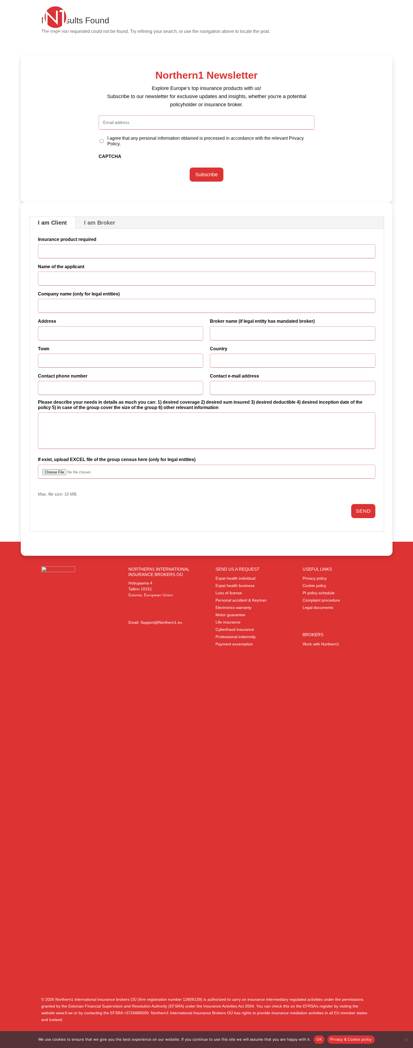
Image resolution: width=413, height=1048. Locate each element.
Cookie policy (314, 585)
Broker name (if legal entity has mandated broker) (262, 321)
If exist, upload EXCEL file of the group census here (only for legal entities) (117, 459)
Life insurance (227, 622)
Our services (220, 23)
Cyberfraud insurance (234, 629)
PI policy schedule (319, 593)
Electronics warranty (233, 607)
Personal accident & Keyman (241, 600)
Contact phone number (62, 376)
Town (43, 348)
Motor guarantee (230, 615)
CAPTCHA (110, 156)
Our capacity (259, 23)
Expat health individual (235, 578)
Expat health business (235, 585)
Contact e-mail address (234, 376)
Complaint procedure (321, 600)
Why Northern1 (331, 23)
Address (47, 321)
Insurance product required (67, 239)
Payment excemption (234, 644)
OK (319, 1039)
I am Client (52, 223)
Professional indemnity (235, 636)
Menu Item (366, 30)
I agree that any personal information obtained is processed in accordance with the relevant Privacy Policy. (205, 141)
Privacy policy (315, 578)
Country (218, 348)
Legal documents (318, 607)
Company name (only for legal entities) (79, 294)
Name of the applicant (61, 266)
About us (293, 23)
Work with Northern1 (321, 644)
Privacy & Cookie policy (351, 1039)
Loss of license (228, 593)
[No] (406, 1039)
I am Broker (99, 223)
